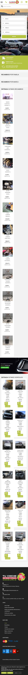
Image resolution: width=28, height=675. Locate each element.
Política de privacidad (9, 607)
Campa (6, 627)
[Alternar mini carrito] (26, 2)
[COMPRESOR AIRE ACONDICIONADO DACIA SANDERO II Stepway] (8, 141)
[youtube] (14, 651)
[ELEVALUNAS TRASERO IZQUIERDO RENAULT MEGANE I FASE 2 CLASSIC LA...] (8, 274)
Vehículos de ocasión (9, 629)
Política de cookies (9, 613)
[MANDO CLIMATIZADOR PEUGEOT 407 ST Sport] (8, 96)
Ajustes (16, 672)
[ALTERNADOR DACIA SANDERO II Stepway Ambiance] (8, 163)
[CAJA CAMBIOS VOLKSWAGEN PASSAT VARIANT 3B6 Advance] (8, 251)
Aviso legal (7, 605)
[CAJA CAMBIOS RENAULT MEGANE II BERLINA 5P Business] (8, 207)
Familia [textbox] (7, 27)
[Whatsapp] (22, 2)
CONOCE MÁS (5, 367)
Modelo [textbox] (7, 23)
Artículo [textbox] (7, 32)
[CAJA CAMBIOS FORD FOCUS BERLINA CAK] (8, 229)
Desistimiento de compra (10, 615)
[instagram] (10, 651)
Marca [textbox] (6, 18)
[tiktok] (17, 651)
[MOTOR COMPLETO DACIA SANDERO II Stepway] (8, 118)
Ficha (6, 404)
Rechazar (10, 672)
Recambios (7, 625)
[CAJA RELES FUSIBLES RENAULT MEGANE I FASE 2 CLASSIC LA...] (8, 340)
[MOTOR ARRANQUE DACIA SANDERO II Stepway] (8, 185)
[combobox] (14, 18)
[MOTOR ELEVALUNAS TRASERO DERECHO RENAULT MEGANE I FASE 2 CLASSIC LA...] (8, 318)
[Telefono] (6, 2)
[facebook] (4, 651)
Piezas (8, 406)
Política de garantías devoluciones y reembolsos (12, 610)
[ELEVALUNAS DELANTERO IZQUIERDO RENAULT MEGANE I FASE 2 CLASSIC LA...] (8, 296)
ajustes (11, 670)
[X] (7, 651)
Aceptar (4, 672)
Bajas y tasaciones (9, 631)
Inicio (6, 623)
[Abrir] (2, 2)
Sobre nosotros (8, 633)
